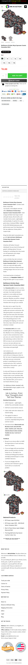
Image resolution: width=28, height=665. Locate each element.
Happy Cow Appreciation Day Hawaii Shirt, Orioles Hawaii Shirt (6, 176)
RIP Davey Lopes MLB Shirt (12, 520)
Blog (2, 617)
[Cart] (25, 6)
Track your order (5, 580)
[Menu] (2, 7)
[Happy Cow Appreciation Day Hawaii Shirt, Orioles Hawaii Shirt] (7, 166)
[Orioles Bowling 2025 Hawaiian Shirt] (21, 143)
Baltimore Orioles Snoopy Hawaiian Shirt (21, 131)
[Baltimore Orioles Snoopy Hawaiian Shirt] (21, 121)
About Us (3, 602)
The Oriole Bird (5, 104)
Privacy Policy (4, 589)
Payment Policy (5, 592)
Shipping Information (6, 608)
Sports (13, 42)
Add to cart (17, 76)
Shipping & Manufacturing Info (10, 191)
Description (5, 187)
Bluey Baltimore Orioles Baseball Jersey (6, 153)
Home (2, 42)
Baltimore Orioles (6, 100)
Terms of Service (5, 586)
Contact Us (4, 583)
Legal (2, 614)
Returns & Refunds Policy (8, 605)
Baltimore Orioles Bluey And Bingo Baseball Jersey (7, 131)
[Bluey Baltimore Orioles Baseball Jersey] (7, 143)
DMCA (2, 611)
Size (2, 55)
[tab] (14, 187)
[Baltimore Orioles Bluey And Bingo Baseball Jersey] (7, 121)
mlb (21, 100)
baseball (15, 100)
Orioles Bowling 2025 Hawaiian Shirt (19, 153)
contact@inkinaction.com (10, 353)
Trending (7, 42)
